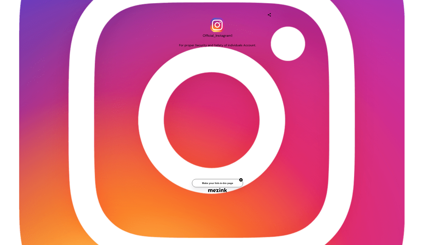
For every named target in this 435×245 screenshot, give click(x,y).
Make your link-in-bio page (217, 183)
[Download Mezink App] (217, 190)
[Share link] (269, 14)
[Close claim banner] (241, 180)
